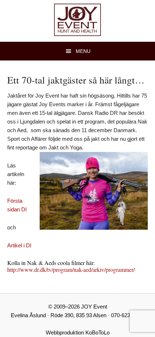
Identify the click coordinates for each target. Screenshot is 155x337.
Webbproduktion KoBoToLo (78, 332)
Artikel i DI (19, 245)
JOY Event (77, 20)
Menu (83, 51)
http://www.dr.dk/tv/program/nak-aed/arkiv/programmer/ (71, 269)
